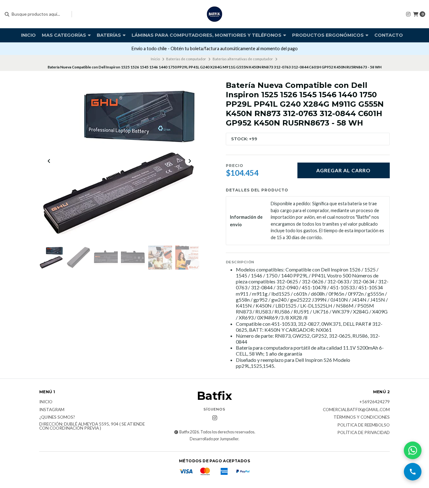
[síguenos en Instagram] (408, 14)
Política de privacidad (363, 433)
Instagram (51, 410)
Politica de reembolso (363, 425)
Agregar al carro (343, 170)
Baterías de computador (186, 59)
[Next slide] (189, 161)
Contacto (388, 35)
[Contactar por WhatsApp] (412, 450)
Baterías (109, 35)
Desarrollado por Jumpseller (214, 439)
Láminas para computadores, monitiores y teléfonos (207, 35)
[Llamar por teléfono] (412, 471)
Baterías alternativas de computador (243, 59)
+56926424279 (374, 402)
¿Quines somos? (57, 417)
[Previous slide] (49, 161)
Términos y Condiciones (362, 417)
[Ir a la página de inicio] (214, 14)
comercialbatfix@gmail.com (356, 410)
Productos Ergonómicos (328, 35)
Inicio (28, 35)
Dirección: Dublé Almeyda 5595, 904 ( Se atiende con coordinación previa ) (92, 426)
